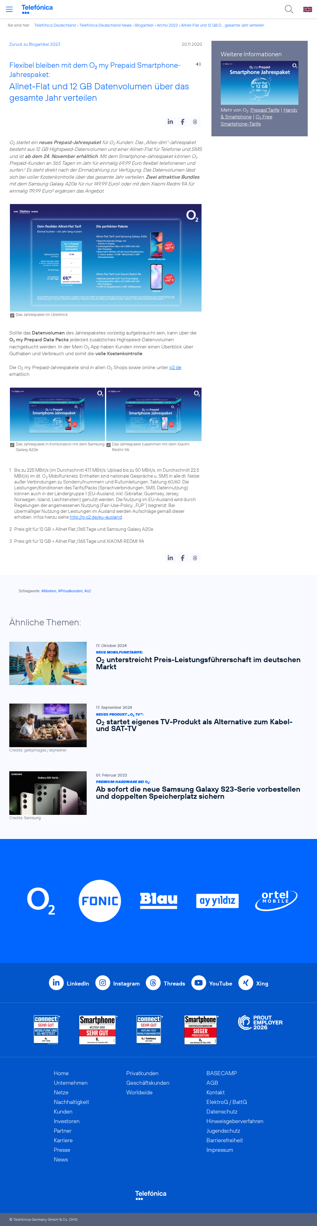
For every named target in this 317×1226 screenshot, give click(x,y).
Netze (61, 1092)
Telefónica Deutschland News (105, 25)
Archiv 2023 (167, 25)
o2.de (175, 367)
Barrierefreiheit (224, 1140)
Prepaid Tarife (265, 110)
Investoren (67, 1121)
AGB (212, 1082)
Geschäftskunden (147, 1082)
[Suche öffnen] (289, 9)
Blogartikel (144, 25)
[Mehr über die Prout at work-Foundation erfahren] (260, 1030)
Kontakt (215, 1092)
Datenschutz (221, 1111)
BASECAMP (221, 1073)
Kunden (63, 1111)
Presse (62, 1149)
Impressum (219, 1149)
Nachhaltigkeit (71, 1101)
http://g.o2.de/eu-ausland (96, 517)
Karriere (63, 1140)
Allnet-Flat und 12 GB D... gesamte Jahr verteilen (222, 25)
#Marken (48, 591)
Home (61, 1073)
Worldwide (139, 1092)
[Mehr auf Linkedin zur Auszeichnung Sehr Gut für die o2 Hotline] (150, 1030)
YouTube (220, 983)
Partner (63, 1130)
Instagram (126, 983)
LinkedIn (78, 983)
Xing (262, 983)
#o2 (88, 591)
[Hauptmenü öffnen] (9, 9)
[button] (170, 121)
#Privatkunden (70, 591)
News (61, 1159)
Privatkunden (142, 1073)
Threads (174, 983)
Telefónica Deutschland (55, 25)
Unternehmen (71, 1082)
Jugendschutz (223, 1130)
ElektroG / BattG (226, 1101)
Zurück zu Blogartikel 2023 (34, 44)
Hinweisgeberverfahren (234, 1121)
